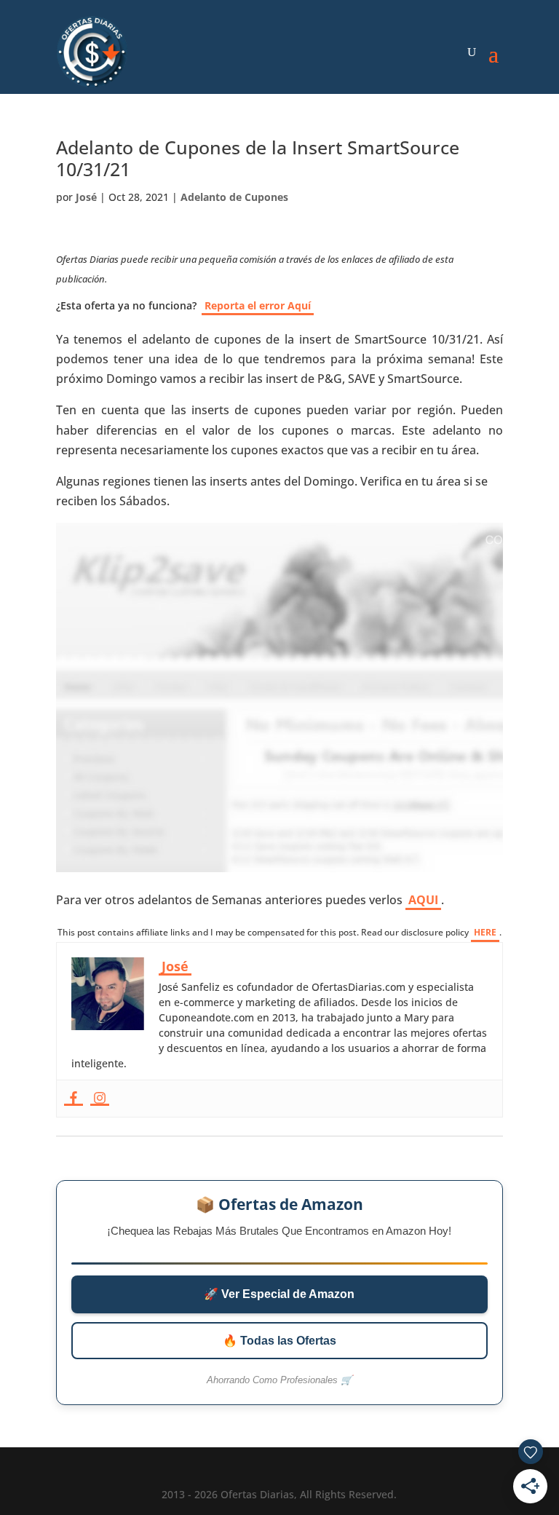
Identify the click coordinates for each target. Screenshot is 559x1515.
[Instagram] (99, 1098)
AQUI (423, 900)
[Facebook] (73, 1098)
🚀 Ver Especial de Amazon (279, 1294)
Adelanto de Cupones (234, 197)
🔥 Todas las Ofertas (279, 1340)
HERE (485, 932)
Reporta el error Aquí (258, 305)
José (86, 197)
